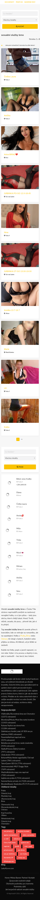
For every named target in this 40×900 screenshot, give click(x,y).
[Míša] (7, 530)
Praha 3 (7, 391)
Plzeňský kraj (6, 796)
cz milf (6, 839)
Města (12, 878)
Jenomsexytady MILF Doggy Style (14, 766)
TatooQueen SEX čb (9, 763)
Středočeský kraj (7, 818)
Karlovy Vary (22, 569)
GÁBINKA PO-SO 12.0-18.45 (17, 193)
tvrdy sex (21, 858)
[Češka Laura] (8, 507)
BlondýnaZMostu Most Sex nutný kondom (18, 720)
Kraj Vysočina (6, 813)
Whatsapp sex (9, 861)
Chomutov (5, 824)
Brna (28, 636)
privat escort (8, 850)
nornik (17, 846)
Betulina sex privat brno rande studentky (17, 743)
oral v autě (28, 846)
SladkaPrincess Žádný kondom (13, 749)
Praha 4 (7, 235)
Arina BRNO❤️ (11, 154)
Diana (18, 492)
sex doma (21, 850)
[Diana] (7, 495)
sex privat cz (8, 831)
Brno (6, 157)
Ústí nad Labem (9, 196)
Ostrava (4, 810)
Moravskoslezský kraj (9, 807)
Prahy (22, 636)
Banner (18, 878)
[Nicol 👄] (9, 557)
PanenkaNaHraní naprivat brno (13, 737)
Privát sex (19, 2)
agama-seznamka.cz (11, 835)
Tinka (18, 540)
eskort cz (17, 839)
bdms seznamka (28, 835)
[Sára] (9, 595)
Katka (6, 427)
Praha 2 (20, 518)
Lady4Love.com (7, 868)
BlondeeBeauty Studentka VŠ (12, 784)
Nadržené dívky (29, 2)
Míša (18, 529)
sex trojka (23, 854)
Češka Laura (10, 76)
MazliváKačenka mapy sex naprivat (14, 772)
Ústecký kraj (6, 793)
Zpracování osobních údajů (19, 881)
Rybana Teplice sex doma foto (13, 725)
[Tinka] (9, 543)
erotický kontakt (23, 831)
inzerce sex (25, 842)
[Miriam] (7, 568)
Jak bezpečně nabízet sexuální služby (19, 889)
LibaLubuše (5, 755)
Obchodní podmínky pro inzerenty (19, 884)
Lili (5, 388)
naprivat (6, 846)
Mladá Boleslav (9, 352)
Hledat (20, 26)
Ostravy (4, 639)
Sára (18, 591)
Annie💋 (20, 516)
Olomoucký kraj (7, 805)
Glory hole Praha (10, 842)
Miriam (19, 566)
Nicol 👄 (20, 553)
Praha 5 (7, 118)
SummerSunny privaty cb (11, 781)
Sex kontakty (9, 2)
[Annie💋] (9, 519)
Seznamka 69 (8, 858)
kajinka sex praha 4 (8, 778)
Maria (6, 349)
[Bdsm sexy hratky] (9, 483)
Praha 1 (7, 80)
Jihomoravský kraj (8, 799)
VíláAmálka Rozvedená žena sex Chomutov (18, 714)
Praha (3, 791)
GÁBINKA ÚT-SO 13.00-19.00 (18, 271)
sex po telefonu (9, 854)
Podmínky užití (20, 887)
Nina (6, 232)
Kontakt (31, 878)
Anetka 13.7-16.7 (12, 310)
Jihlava (7, 313)
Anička (7, 115)
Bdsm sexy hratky (23, 479)
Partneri (25, 878)
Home (7, 878)
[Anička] (9, 582)
